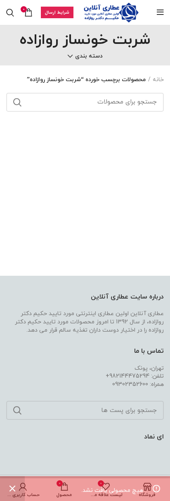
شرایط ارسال (57, 12)
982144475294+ (127, 376)
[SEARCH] (17, 102)
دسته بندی (89, 56)
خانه (158, 80)
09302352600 (130, 384)
